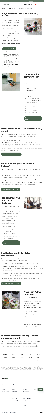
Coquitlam (21, 354)
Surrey (22, 357)
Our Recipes (14, 398)
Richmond (13, 357)
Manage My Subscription (17, 387)
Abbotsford (5, 354)
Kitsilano (5, 360)
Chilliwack (38, 359)
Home (3, 8)
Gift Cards (14, 393)
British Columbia (23, 8)
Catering (13, 396)
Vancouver (30, 357)
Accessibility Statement (27, 402)
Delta (30, 354)
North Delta (21, 359)
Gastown (38, 360)
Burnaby (13, 354)
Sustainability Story (5, 393)
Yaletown (13, 360)
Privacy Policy (25, 393)
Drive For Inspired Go (16, 402)
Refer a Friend (14, 391)
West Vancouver (13, 359)
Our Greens (3, 387)
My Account (14, 384)
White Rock (5, 359)
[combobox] (38, 4)
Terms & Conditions (27, 398)
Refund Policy (25, 400)
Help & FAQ (25, 384)
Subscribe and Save (5, 391)
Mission (30, 359)
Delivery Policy (26, 396)
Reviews (13, 389)
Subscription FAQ (26, 387)
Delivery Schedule (26, 391)
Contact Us (25, 389)
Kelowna (38, 354)
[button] (2, 4)
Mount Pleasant (30, 360)
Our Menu (3, 384)
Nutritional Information (5, 396)
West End (21, 360)
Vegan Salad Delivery (10, 8)
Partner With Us (15, 400)
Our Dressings (3, 389)
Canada (17, 8)
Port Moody (5, 357)
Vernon (38, 357)
